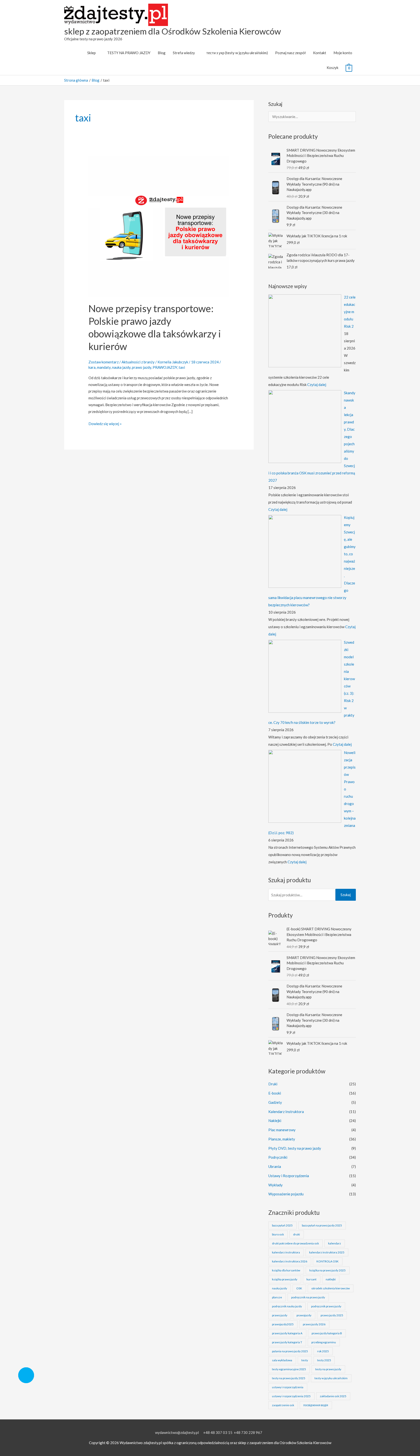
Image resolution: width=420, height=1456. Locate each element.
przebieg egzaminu (323, 1342)
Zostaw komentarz (103, 362)
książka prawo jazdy (284, 1279)
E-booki (274, 1093)
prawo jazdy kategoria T (287, 1342)
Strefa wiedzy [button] (184, 53)
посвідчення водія (315, 1405)
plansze (277, 1297)
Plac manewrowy (282, 1130)
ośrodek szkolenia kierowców (330, 1288)
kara (92, 367)
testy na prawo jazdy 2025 (288, 1378)
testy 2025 (324, 1360)
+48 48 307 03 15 (217, 1432)
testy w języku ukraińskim (331, 1378)
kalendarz (334, 1243)
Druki (272, 1084)
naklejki (331, 1279)
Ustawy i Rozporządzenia (288, 1175)
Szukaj (346, 894)
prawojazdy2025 (283, 1324)
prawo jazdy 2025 (332, 1315)
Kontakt (319, 53)
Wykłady (275, 1185)
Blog (162, 53)
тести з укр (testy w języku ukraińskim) (237, 53)
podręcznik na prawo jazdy (308, 1297)
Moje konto (342, 53)
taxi (182, 367)
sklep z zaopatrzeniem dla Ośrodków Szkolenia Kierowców (172, 31)
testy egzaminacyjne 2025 (289, 1369)
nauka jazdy (121, 367)
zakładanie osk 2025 (333, 1396)
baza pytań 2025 (282, 1225)
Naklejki (274, 1120)
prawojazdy (304, 1315)
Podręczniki (277, 1157)
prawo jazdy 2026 (314, 1324)
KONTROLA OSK (327, 1261)
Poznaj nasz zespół (290, 53)
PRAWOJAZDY (165, 367)
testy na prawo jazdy (328, 1369)
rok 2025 (323, 1351)
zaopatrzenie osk (283, 1405)
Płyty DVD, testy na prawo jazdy (294, 1148)
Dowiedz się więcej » (105, 423)
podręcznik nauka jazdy (287, 1306)
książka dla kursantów (286, 1270)
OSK (299, 1288)
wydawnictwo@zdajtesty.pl (177, 1432)
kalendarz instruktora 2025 (326, 1252)
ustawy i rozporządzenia (287, 1387)
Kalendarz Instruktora (286, 1111)
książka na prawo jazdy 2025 (327, 1270)
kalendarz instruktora (286, 1252)
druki (296, 1234)
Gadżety (275, 1102)
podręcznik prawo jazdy (326, 1306)
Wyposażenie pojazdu (286, 1194)
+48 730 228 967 (248, 1432)
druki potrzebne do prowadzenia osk (295, 1243)
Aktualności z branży (138, 362)
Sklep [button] (91, 53)
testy (304, 1360)
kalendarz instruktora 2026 (289, 1261)
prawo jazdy (141, 367)
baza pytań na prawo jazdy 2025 (322, 1225)
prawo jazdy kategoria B (327, 1333)
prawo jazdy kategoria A (287, 1333)
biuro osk (278, 1234)
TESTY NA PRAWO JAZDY (128, 53)
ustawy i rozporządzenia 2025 (291, 1396)
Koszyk (332, 67)
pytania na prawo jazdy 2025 (290, 1351)
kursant (311, 1279)
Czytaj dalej (316, 384)
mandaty (104, 367)
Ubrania (274, 1166)
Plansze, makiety (281, 1139)
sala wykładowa (282, 1360)
